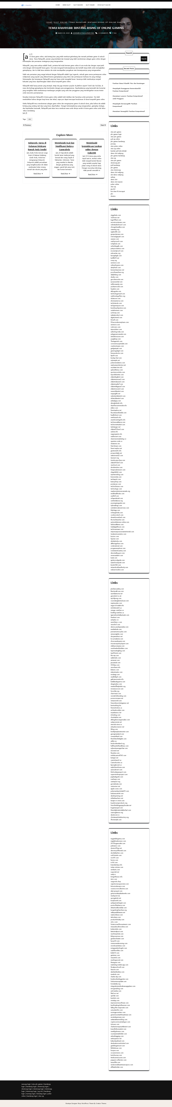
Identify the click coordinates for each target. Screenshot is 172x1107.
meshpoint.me (115, 896)
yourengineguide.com (118, 503)
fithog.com (114, 729)
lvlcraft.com (114, 320)
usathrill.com (115, 496)
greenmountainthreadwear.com (121, 1015)
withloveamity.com (117, 284)
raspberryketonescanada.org (120, 491)
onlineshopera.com (117, 265)
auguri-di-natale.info (117, 605)
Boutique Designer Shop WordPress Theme (86, 1103)
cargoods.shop (116, 881)
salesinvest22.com (117, 455)
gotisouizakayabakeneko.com (120, 893)
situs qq (113, 158)
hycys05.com (115, 941)
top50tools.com (116, 653)
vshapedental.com (117, 498)
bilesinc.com (115, 670)
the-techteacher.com (117, 520)
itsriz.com (114, 879)
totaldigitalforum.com (117, 527)
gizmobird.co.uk (116, 596)
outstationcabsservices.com (120, 508)
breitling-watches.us (117, 612)
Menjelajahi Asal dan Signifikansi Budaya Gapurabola (64, 146)
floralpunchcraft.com (117, 967)
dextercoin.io (115, 815)
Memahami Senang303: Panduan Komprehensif (129, 111)
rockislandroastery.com (118, 551)
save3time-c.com (116, 622)
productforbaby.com (117, 919)
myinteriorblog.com (117, 474)
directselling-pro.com (118, 553)
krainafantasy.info (116, 865)
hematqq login (41, 1094)
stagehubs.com (116, 215)
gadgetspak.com (116, 348)
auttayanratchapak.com (118, 903)
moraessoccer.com (117, 689)
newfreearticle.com (117, 934)
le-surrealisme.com (117, 639)
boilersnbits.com (116, 929)
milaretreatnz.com (116, 672)
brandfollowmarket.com (118, 1029)
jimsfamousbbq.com (117, 589)
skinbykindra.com (116, 541)
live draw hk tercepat (118, 191)
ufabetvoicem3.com (117, 389)
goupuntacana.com (117, 234)
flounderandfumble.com (118, 413)
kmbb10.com (115, 953)
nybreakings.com (116, 505)
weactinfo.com (115, 958)
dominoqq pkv (115, 163)
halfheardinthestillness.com (120, 746)
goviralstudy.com (116, 784)
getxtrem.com (115, 955)
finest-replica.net (116, 448)
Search (129, 53)
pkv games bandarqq (118, 141)
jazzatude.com (115, 662)
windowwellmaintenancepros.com (122, 1065)
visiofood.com (115, 465)
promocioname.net (117, 698)
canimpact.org (115, 781)
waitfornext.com (116, 436)
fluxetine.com (115, 753)
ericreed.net (115, 751)
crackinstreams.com (117, 346)
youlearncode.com (117, 286)
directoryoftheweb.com (118, 850)
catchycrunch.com (117, 241)
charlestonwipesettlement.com (121, 1027)
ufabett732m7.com (117, 462)
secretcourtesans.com (118, 222)
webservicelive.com (117, 570)
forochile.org (115, 691)
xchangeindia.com (117, 512)
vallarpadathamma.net (118, 912)
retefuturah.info (116, 417)
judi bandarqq (115, 165)
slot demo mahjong (117, 175)
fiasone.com (115, 969)
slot (30, 119)
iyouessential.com (116, 282)
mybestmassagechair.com (119, 748)
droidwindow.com (116, 467)
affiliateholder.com (117, 1067)
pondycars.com (116, 484)
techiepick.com (116, 479)
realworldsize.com (117, 915)
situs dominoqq (116, 170)
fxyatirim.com (115, 289)
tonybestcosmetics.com (118, 534)
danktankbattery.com (117, 972)
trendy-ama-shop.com (118, 460)
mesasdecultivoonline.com (119, 927)
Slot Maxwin (78, 5)
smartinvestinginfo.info (118, 420)
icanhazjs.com (115, 779)
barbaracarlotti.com (117, 793)
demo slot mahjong (117, 153)
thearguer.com (115, 962)
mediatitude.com (116, 629)
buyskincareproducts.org (119, 803)
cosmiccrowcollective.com (119, 889)
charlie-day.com (116, 977)
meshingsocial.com (117, 960)
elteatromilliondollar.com (119, 908)
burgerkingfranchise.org (119, 910)
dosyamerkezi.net (116, 636)
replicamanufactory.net (118, 365)
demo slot (114, 179)
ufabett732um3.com (117, 429)
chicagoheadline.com (118, 227)
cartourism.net (115, 786)
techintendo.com (116, 303)
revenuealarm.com (117, 555)
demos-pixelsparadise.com (119, 627)
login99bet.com (116, 220)
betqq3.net (114, 758)
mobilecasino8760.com (118, 755)
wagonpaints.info (116, 434)
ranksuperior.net (116, 1038)
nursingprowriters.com (118, 1012)
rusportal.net (115, 872)
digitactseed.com (116, 317)
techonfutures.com (117, 486)
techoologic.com (116, 489)
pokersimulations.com (118, 363)
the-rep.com (115, 655)
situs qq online (115, 148)
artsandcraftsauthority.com (119, 567)
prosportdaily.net (116, 453)
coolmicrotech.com (117, 515)
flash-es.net (114, 993)
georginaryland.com (117, 734)
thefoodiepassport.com (118, 772)
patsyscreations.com (117, 248)
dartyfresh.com (116, 267)
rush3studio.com (116, 855)
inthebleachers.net (117, 798)
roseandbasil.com (116, 736)
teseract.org (115, 458)
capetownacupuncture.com (120, 884)
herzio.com (114, 860)
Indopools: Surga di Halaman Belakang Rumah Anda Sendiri (37, 146)
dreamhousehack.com (118, 517)
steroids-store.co (116, 724)
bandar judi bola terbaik (119, 151)
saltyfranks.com (116, 658)
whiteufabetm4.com (117, 398)
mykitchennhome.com (118, 767)
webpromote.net (116, 722)
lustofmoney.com (116, 1055)
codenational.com (117, 546)
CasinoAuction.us (116, 762)
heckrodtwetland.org (118, 743)
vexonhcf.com (115, 624)
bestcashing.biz (116, 705)
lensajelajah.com (116, 255)
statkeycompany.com (117, 646)
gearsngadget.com (117, 351)
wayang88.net (115, 393)
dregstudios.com (116, 684)
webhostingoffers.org (118, 296)
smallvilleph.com (116, 677)
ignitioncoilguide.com (118, 560)
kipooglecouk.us (116, 765)
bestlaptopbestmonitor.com (120, 731)
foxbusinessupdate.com (118, 981)
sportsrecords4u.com (118, 372)
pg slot (113, 189)
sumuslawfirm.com (117, 1010)
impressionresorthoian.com (120, 1003)
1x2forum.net (115, 217)
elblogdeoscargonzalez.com (120, 720)
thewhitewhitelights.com (118, 739)
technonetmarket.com (118, 424)
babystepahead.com (117, 1041)
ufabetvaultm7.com (117, 384)
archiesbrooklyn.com (117, 710)
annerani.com (115, 660)
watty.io (113, 874)
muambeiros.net (116, 712)
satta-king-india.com (117, 332)
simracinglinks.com (117, 634)
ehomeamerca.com (117, 301)
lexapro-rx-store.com (117, 800)
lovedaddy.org (115, 984)
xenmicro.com (115, 263)
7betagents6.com (116, 341)
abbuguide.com (116, 291)
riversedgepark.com (117, 236)
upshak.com (115, 996)
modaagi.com (115, 674)
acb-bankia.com (116, 991)
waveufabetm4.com (117, 391)
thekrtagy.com (115, 510)
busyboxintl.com (116, 900)
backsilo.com (115, 998)
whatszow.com (115, 298)
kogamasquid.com (117, 808)
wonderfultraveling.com (118, 696)
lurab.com (114, 558)
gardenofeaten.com (117, 938)
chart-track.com (116, 693)
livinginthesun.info (116, 877)
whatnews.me (115, 443)
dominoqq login (43, 1086)
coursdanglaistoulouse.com (120, 601)
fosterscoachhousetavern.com (121, 924)
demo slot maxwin (117, 182)
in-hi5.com (114, 862)
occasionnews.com (117, 1053)
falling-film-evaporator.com (119, 1007)
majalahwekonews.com (118, 841)
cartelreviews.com (117, 310)
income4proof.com (117, 251)
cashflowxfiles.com (117, 950)
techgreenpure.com (117, 305)
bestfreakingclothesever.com (120, 1005)
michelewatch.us (116, 608)
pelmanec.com (115, 846)
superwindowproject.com (119, 774)
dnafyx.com (114, 277)
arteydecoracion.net (117, 727)
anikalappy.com (116, 401)
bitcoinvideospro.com (118, 886)
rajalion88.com (115, 232)
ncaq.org (114, 260)
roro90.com (115, 858)
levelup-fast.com (116, 358)
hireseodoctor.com (117, 353)
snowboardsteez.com (118, 946)
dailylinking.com (116, 275)
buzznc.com (115, 536)
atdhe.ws (114, 741)
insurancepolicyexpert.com (120, 643)
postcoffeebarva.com (118, 905)
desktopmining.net (117, 796)
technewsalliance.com (118, 422)
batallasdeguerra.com (118, 681)
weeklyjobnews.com (117, 1031)
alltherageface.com (117, 543)
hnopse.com (115, 1050)
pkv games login (116, 134)
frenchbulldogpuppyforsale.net (121, 805)
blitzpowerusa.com (117, 936)
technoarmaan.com (117, 529)
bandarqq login (31, 1086)
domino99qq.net (116, 848)
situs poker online (116, 146)
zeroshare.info (115, 667)
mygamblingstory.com (118, 839)
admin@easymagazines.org (83, 33)
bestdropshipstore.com (118, 308)
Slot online (90, 5)
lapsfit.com (114, 355)
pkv (112, 194)
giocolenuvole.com (117, 279)
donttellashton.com (117, 853)
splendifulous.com (117, 370)
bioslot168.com (116, 565)
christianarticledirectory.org (120, 817)
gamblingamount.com (118, 1046)
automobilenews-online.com (120, 522)
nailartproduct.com (117, 315)
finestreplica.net (116, 410)
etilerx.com (114, 408)
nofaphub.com (115, 244)
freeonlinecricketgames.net (120, 703)
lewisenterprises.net (117, 270)
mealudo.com (115, 974)
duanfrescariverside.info (119, 405)
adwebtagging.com (117, 1036)
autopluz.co (115, 620)
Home (58, 5)
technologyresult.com (118, 294)
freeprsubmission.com (118, 470)
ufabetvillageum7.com (118, 386)
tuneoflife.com (115, 1062)
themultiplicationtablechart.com (121, 810)
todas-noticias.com (117, 867)
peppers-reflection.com (118, 1060)
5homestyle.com (116, 820)
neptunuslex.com (116, 603)
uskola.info (114, 432)
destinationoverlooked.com (120, 1043)
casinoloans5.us (116, 760)
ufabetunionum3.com (118, 379)
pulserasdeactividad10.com (120, 791)
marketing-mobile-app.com (119, 965)
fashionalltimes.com (117, 524)
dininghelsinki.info (116, 403)
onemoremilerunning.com (119, 943)
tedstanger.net (115, 427)
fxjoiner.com (115, 539)
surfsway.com (115, 313)
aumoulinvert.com (116, 770)
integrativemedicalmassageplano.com (123, 986)
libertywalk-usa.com (117, 591)
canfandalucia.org (117, 501)
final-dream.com (116, 446)
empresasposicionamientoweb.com (122, 531)
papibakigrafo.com (117, 777)
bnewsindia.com (116, 477)
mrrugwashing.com (117, 988)
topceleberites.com (117, 374)
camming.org (115, 229)
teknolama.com (116, 917)
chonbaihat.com (116, 717)
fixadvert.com (115, 617)
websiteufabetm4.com (118, 396)
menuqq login (26, 1084)
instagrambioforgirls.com (119, 948)
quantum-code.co (116, 441)
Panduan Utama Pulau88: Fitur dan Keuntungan (129, 83)
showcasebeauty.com (118, 641)
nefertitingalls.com (117, 246)
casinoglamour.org (117, 812)
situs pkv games (116, 132)
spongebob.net (116, 898)
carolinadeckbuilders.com (119, 648)
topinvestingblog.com (118, 651)
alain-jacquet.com (116, 891)
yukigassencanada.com (118, 334)
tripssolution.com (116, 329)
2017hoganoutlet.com (118, 843)
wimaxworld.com (116, 701)
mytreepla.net (115, 360)
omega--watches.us (117, 610)
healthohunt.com (116, 415)
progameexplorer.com (118, 548)
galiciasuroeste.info (117, 679)
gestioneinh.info (116, 451)
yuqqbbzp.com (116, 339)
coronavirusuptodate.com (119, 344)
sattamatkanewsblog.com (119, 1019)
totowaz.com (115, 1024)
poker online (115, 184)
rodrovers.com (115, 327)
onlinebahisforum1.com (118, 225)
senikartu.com (115, 869)
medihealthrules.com (117, 493)
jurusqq (113, 144)
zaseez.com (115, 239)
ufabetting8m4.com (117, 377)
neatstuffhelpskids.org (118, 686)
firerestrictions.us (116, 708)
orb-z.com (114, 922)
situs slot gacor (104, 5)
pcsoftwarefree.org (117, 272)
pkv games (114, 167)
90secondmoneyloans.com (120, 322)
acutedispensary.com (118, 1017)
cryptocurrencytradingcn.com (120, 1022)
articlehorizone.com (117, 336)
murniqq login (30, 1094)
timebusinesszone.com (118, 1057)
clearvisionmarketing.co (118, 439)
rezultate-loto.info (116, 367)
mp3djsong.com (116, 598)
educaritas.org (115, 253)
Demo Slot (66, 5)
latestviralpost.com (117, 931)
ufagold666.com (116, 472)
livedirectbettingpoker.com (119, 979)
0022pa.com (115, 665)
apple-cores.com (116, 789)
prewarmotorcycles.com (119, 632)
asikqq (113, 177)
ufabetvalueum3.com (118, 382)
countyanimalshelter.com (119, 1034)
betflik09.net (115, 258)
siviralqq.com (115, 1000)
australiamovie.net (116, 593)
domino (113, 196)
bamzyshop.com (116, 482)
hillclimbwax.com (116, 1048)
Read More (37, 173)
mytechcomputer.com (118, 562)
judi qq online (115, 139)
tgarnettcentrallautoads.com (120, 615)
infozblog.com (115, 715)
